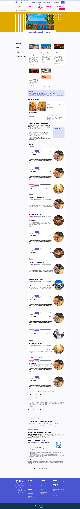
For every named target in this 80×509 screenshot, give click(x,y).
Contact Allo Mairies (25, 0)
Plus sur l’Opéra (31, 85)
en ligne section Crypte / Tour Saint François (38, 95)
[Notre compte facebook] (53, 486)
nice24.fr (42, 493)
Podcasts (41, 486)
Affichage (17, 0)
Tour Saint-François (52, 93)
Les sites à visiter (19, 42)
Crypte (47, 93)
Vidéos (41, 489)
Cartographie (42, 484)
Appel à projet (30, 496)
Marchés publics (30, 497)
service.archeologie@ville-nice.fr (38, 437)
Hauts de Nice (30, 484)
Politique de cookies (56, 494)
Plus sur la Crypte (57, 63)
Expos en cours (48, 6)
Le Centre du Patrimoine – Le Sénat (33, 125)
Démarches (39, 2)
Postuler (29, 498)
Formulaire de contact (21, 485)
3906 (23, 481)
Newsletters (59, 6)
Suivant (53, 391)
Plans (41, 485)
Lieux (45, 2)
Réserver (31, 162)
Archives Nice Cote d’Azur (20, 50)
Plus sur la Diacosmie (45, 86)
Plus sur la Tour (31, 64)
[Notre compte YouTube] (59, 486)
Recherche (62, 3)
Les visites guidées (19, 43)
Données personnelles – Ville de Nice (58, 491)
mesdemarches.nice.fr (43, 492)
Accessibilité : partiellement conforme (58, 489)
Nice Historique (30, 485)
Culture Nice (31, 185)
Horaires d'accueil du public (22, 492)
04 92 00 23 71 (48, 437)
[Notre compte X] (57, 486)
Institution (49, 2)
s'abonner (59, 482)
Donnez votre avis (31, 493)
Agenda (33, 2)
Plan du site (55, 495)
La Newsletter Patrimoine (20, 57)
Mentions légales (55, 490)
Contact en (20, 487)
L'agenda (17, 47)
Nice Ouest (29, 486)
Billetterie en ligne (31, 53)
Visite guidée (37, 185)
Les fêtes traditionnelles (20, 48)
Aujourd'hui (20, 6)
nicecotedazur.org (43, 494)
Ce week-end (31, 6)
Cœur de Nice (30, 481)
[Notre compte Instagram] (55, 486)
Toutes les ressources (43, 481)
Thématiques (56, 2)
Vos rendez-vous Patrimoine (46, 185)
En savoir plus (31, 406)
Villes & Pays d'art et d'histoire (21, 56)
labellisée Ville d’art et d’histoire (39, 442)
